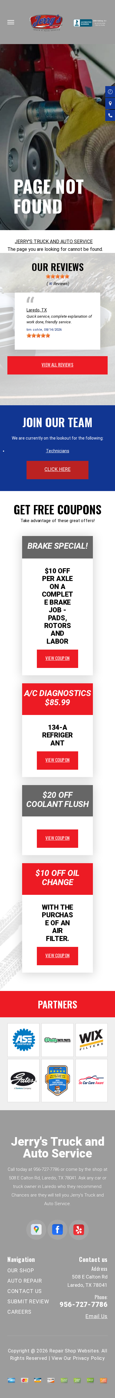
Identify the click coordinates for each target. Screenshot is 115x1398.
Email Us (97, 1316)
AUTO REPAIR (24, 1281)
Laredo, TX (37, 310)
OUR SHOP (20, 1270)
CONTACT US (24, 1291)
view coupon (57, 658)
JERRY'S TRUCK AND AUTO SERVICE (54, 241)
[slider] (57, 276)
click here (57, 469)
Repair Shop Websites (74, 1351)
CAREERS (19, 1312)
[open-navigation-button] (10, 22)
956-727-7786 (46, 1169)
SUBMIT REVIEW (28, 1301)
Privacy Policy (89, 1358)
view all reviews (57, 364)
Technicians (57, 450)
